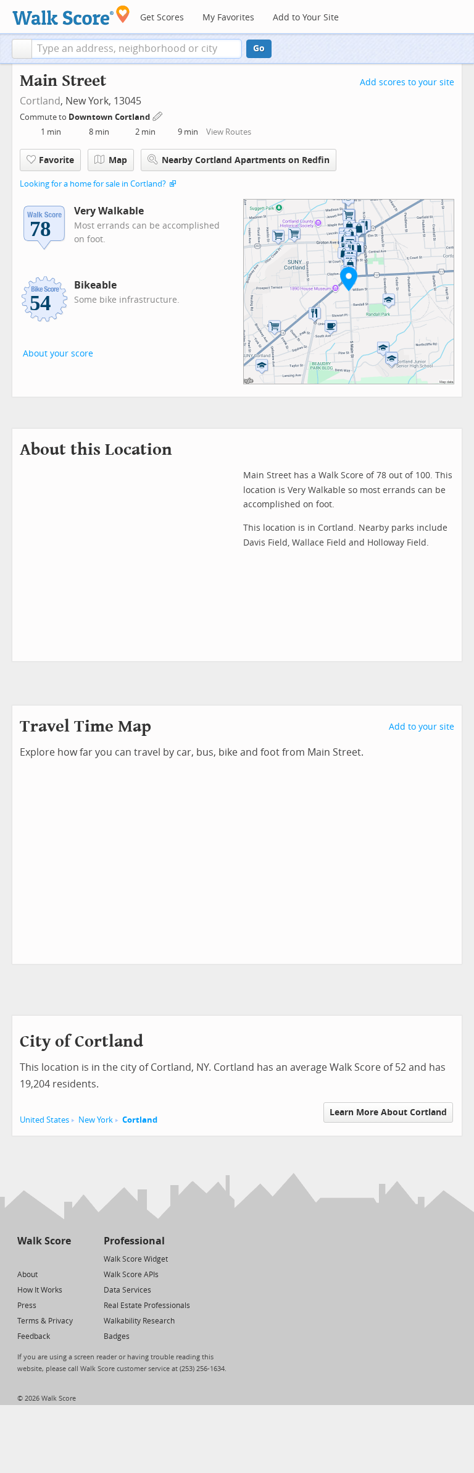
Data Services (127, 1290)
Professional (134, 1241)
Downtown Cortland (110, 117)
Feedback (33, 1336)
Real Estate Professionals (147, 1305)
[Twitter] (24, 1258)
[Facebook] (43, 1258)
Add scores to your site (407, 82)
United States (44, 1120)
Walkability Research (139, 1321)
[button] (22, 49)
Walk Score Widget (136, 1259)
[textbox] (136, 49)
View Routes (228, 132)
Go (259, 48)
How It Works (39, 1290)
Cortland (40, 101)
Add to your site (421, 727)
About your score (58, 353)
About (27, 1274)
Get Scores (162, 17)
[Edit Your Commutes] (158, 115)
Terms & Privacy (45, 1321)
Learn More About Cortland (388, 1112)
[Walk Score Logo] (71, 15)
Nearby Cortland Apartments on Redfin (246, 160)
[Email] (63, 1258)
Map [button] (118, 160)
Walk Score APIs (131, 1274)
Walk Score (44, 1241)
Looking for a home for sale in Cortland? (93, 183)
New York (95, 1120)
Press (26, 1305)
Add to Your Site (306, 17)
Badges (117, 1336)
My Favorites (228, 17)
